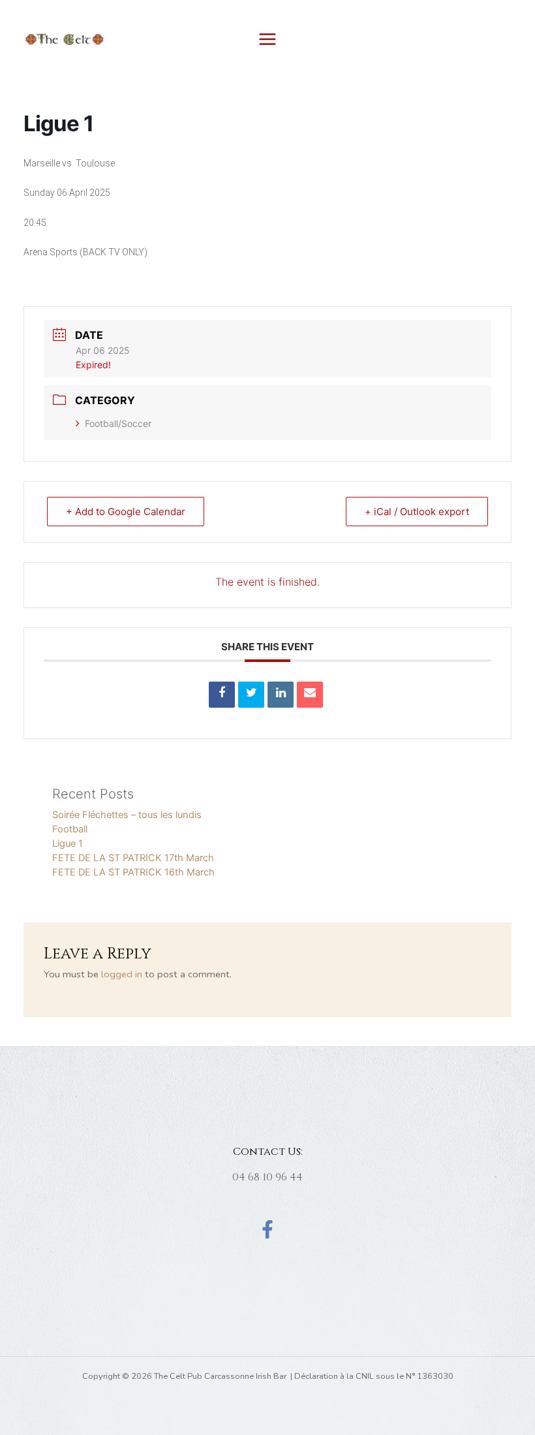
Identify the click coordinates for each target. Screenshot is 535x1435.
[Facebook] (267, 1229)
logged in (121, 974)
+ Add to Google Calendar (125, 511)
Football (69, 829)
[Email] (310, 695)
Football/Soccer (118, 423)
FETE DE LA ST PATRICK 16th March (133, 872)
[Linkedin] (281, 695)
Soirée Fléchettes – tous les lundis (127, 815)
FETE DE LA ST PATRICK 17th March (133, 858)
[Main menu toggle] (267, 39)
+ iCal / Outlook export (417, 511)
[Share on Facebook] (222, 695)
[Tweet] (251, 695)
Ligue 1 (67, 843)
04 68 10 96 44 (267, 1177)
